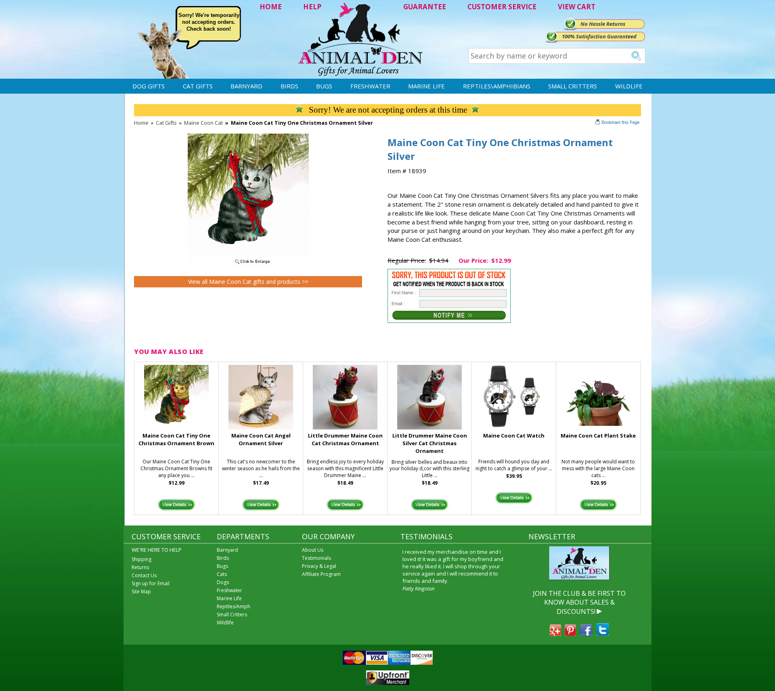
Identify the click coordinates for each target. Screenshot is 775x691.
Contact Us (144, 575)
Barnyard (246, 86)
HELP (312, 6)
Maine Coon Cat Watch (514, 435)
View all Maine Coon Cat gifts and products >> (248, 281)
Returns (140, 567)
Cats (222, 574)
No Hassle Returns (602, 23)
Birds (289, 86)
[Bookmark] (618, 123)
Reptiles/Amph (233, 606)
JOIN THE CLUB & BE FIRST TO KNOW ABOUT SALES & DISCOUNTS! (579, 602)
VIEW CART (576, 6)
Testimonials (316, 558)
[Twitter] (602, 633)
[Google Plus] (555, 633)
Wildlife (629, 86)
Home (141, 122)
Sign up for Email (151, 583)
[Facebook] (586, 633)
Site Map (141, 591)
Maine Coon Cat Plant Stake (598, 435)
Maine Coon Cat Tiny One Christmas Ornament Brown (176, 439)
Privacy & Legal (319, 566)
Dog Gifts (148, 86)
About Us (312, 550)
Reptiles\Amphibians (496, 86)
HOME (271, 6)
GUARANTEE (424, 6)
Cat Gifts (198, 86)
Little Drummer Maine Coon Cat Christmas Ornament (345, 439)
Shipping (141, 559)
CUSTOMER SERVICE (501, 6)
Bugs (324, 86)
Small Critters (572, 86)
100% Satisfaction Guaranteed (599, 36)
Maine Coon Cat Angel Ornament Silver (261, 439)
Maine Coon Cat (203, 122)
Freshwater (370, 86)
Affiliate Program (321, 574)
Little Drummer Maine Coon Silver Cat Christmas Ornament (429, 443)
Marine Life (426, 86)
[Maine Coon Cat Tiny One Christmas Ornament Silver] (248, 264)
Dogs (223, 582)
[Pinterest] (570, 633)
